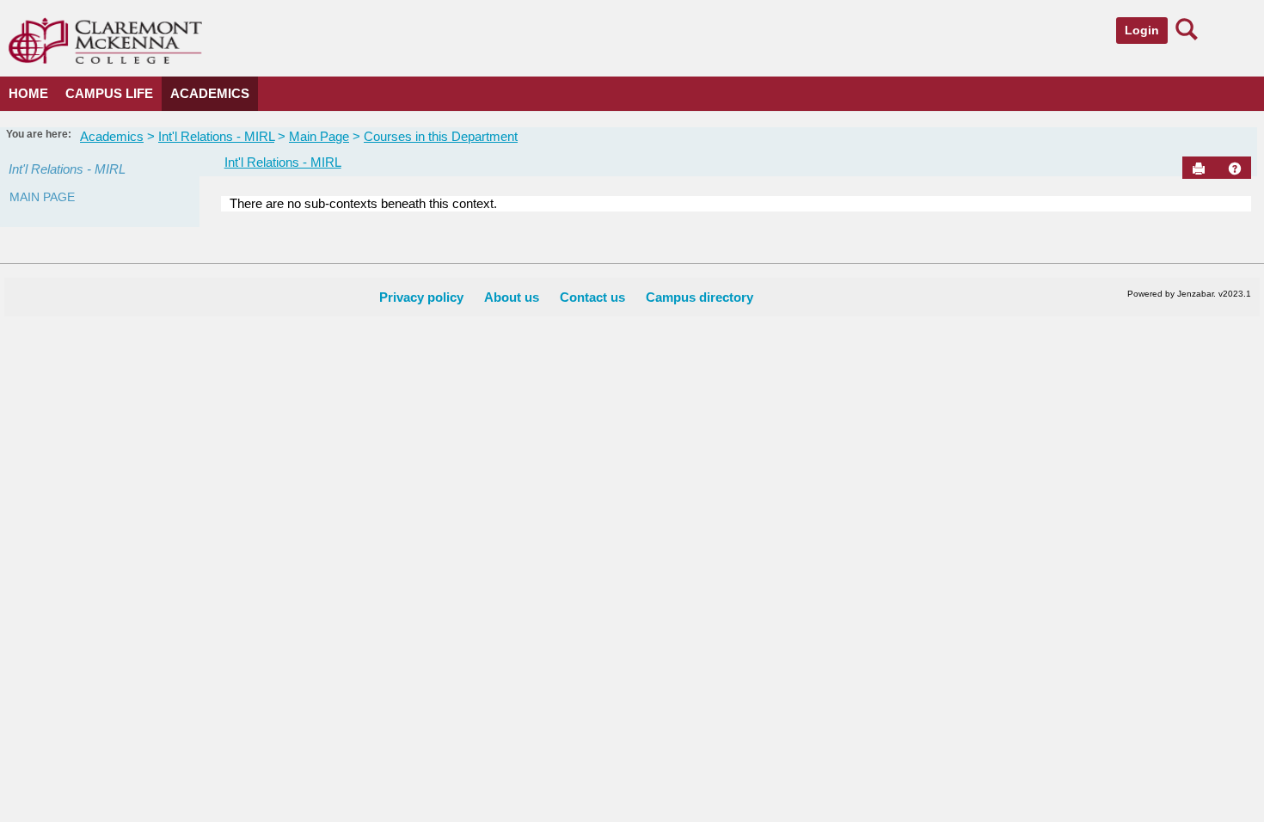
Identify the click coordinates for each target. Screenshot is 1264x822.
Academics (209, 93)
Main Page (319, 136)
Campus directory (699, 297)
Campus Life (109, 93)
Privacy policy (421, 297)
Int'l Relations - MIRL (216, 136)
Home (28, 93)
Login (1142, 30)
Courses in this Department (441, 136)
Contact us (592, 297)
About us (511, 297)
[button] (1234, 168)
